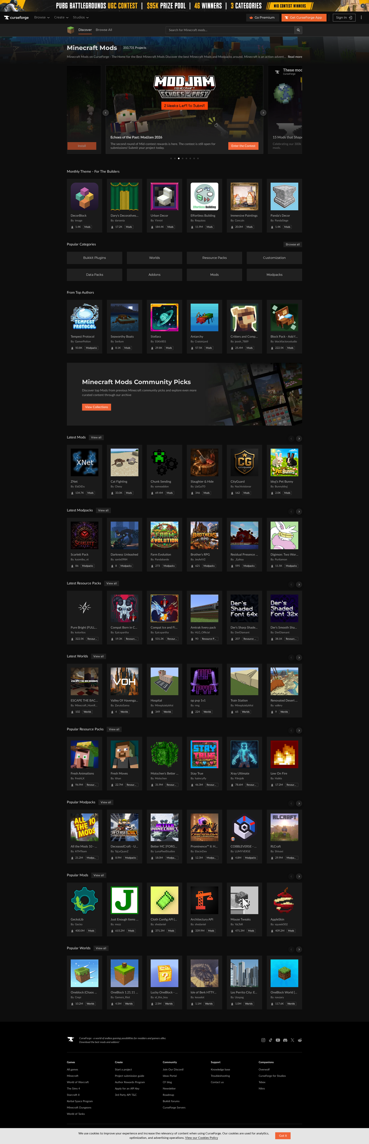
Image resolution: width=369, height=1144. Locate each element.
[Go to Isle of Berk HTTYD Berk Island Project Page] (204, 982)
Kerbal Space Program (80, 1101)
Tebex (262, 1082)
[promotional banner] (184, 6)
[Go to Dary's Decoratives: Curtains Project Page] (124, 206)
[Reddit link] (300, 1040)
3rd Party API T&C (126, 1095)
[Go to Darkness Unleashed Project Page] (124, 545)
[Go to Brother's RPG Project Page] (204, 545)
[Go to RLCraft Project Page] (284, 836)
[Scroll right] (299, 439)
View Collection (233, 145)
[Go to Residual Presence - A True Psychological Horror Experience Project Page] (244, 545)
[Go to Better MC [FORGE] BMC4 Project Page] (164, 836)
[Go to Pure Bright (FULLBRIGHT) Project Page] (84, 617)
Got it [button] (283, 1135)
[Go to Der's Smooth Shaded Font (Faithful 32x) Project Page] (284, 617)
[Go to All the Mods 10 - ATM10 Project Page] (84, 836)
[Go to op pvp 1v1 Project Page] (204, 690)
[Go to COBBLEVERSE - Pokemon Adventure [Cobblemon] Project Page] (244, 836)
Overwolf (264, 1069)
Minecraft (72, 1076)
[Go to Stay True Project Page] (204, 763)
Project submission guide (129, 1076)
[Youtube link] (278, 1040)
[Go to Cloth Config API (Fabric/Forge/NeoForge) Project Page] (164, 909)
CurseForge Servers (174, 1107)
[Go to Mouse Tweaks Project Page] (244, 909)
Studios (79, 17)
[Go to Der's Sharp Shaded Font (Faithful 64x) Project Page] (244, 617)
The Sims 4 (73, 1088)
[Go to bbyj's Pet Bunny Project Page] (284, 472)
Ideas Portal (170, 1076)
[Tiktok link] (270, 1040)
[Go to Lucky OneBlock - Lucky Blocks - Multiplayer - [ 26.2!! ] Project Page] (164, 982)
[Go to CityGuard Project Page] (244, 472)
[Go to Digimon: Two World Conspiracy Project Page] (284, 545)
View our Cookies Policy (201, 1137)
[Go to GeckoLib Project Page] (84, 909)
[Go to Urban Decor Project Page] (164, 206)
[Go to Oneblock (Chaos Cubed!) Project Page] (84, 982)
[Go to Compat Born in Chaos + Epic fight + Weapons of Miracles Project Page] (124, 617)
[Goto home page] (17, 18)
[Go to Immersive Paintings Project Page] (244, 206)
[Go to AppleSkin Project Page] (284, 909)
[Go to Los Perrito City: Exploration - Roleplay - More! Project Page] (244, 982)
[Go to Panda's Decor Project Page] (284, 206)
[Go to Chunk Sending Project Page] (164, 472)
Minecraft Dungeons (79, 1107)
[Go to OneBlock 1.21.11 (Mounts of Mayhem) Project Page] (124, 982)
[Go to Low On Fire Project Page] (284, 763)
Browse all (293, 244)
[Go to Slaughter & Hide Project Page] (204, 472)
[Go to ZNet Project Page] (84, 472)
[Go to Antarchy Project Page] (204, 327)
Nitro (262, 1088)
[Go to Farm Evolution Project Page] (164, 545)
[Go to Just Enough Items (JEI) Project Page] (124, 909)
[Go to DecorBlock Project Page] (84, 206)
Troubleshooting (220, 1076)
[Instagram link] (263, 1040)
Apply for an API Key (127, 1088)
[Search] (298, 30)
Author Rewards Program (130, 1082)
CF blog (167, 1082)
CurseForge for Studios (272, 1076)
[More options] (361, 18)
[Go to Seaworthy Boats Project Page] (124, 327)
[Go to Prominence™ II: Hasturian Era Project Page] (204, 836)
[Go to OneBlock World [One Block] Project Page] (284, 982)
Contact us (217, 1082)
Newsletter (169, 1088)
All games (72, 1069)
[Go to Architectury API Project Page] (204, 909)
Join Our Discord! (173, 1069)
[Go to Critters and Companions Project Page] (244, 327)
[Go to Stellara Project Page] (164, 327)
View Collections (96, 407)
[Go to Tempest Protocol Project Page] (84, 327)
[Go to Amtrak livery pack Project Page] (204, 617)
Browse (40, 17)
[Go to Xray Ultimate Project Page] (244, 763)
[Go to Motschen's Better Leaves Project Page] (164, 763)
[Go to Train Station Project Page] (244, 690)
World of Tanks (76, 1114)
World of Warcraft (78, 1082)
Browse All (104, 30)
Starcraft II (73, 1095)
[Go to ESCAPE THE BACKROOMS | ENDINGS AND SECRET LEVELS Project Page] (84, 690)
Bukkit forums (171, 1101)
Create (59, 17)
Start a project (123, 1069)
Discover (85, 30)
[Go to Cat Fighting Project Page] (124, 472)
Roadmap (168, 1095)
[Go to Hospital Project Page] (164, 690)
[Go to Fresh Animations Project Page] (84, 763)
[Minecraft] (71, 30)
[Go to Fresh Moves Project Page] (124, 763)
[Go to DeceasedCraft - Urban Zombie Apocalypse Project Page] (124, 836)
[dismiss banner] (363, 5)
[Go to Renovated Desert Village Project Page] (284, 690)
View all (96, 437)
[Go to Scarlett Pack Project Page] (84, 545)
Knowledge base (220, 1069)
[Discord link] (285, 1040)
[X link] (292, 1040)
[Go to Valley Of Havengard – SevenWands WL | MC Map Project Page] (124, 690)
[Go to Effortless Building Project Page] (204, 206)
